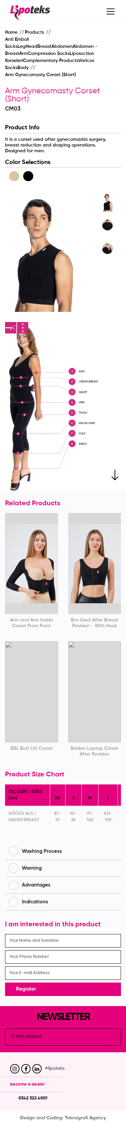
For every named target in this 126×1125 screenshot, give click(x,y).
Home (12, 32)
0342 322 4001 (32, 1098)
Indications (35, 901)
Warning (32, 868)
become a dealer (27, 1084)
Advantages (36, 885)
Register (26, 989)
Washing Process (42, 851)
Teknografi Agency (85, 1118)
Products (35, 32)
